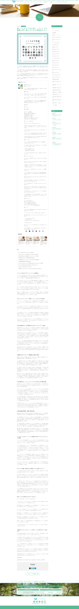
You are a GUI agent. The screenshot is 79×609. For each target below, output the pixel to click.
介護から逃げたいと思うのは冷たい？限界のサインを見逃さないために (29, 243)
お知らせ (53, 28)
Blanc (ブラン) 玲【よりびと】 (56, 37)
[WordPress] (43, 231)
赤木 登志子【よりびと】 (56, 51)
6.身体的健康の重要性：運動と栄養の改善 (25, 261)
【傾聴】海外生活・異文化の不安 (56, 100)
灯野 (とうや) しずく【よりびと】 (56, 70)
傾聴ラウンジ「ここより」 (22, 240)
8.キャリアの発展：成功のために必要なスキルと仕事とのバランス (28, 264)
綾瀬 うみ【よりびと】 (55, 60)
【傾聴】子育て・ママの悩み (56, 102)
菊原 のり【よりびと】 (55, 72)
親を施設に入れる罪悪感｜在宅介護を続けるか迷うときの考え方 (36, 243)
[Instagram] (36, 231)
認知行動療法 (54, 32)
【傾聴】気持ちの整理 (55, 79)
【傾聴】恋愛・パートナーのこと (56, 85)
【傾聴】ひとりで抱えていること (56, 82)
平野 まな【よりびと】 (55, 62)
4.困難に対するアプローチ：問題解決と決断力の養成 (26, 257)
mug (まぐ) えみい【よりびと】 (56, 40)
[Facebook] (33, 231)
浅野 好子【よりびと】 (55, 49)
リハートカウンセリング (55, 30)
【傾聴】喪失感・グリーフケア (56, 94)
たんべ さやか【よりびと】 (56, 58)
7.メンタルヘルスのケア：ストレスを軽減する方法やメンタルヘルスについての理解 (31, 263)
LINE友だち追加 (19, 557)
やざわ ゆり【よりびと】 (56, 53)
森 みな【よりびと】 (55, 67)
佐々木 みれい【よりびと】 (56, 74)
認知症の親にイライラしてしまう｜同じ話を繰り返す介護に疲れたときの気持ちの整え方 (43, 243)
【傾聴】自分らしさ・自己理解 (56, 92)
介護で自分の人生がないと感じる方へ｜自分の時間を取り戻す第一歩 (21, 243)
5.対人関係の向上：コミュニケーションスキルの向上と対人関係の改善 (29, 259)
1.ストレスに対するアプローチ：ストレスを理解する (26, 252)
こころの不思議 (23, 26)
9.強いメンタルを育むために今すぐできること (25, 266)
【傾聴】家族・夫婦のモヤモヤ (56, 87)
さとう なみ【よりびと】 (56, 42)
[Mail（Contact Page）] (26, 231)
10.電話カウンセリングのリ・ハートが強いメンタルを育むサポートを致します (30, 268)
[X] (29, 231)
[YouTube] (39, 231)
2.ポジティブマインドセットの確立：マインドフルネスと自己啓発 (28, 254)
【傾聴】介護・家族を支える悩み (56, 97)
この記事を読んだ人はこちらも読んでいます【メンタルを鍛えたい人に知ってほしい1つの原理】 (31, 559)
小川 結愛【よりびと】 (55, 44)
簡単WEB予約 (50, 592)
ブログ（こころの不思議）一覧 (33, 573)
